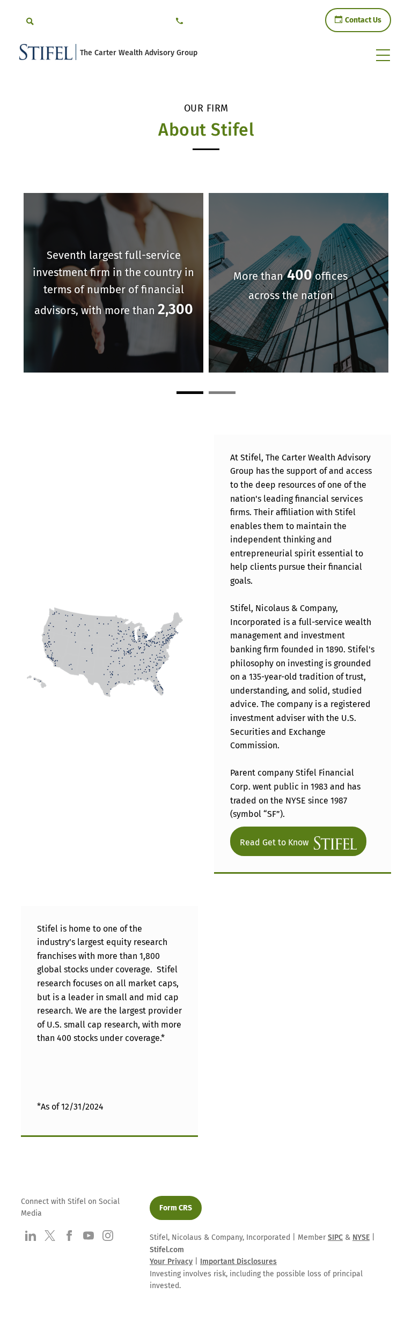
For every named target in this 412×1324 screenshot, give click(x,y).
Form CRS (175, 1208)
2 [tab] (222, 392)
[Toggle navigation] (383, 55)
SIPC (335, 1237)
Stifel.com (167, 1249)
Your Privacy (171, 1261)
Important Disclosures (238, 1261)
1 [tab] (189, 392)
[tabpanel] (299, 284)
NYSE (361, 1237)
